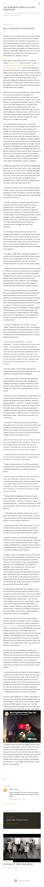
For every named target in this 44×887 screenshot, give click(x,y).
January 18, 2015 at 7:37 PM (17, 799)
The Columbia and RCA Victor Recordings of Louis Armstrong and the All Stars (21, 65)
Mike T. (11, 789)
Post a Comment (9, 803)
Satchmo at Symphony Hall (11, 626)
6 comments (15, 823)
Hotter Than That (17, 820)
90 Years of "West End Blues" (18, 864)
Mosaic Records (13, 63)
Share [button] (5, 779)
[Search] (39, 3)
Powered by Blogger (24, 880)
